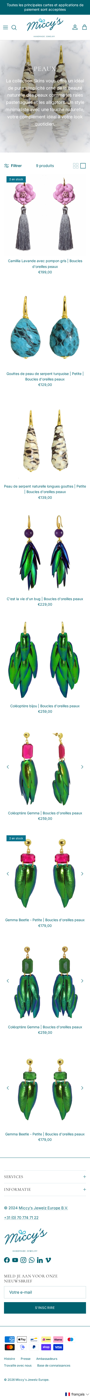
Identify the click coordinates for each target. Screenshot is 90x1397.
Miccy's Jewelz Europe (32, 1380)
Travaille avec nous (18, 1365)
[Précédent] (8, 767)
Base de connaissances (53, 1365)
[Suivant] (82, 767)
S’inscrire (45, 1308)
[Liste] (83, 166)
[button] (77, 1394)
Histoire (9, 1359)
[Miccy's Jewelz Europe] (45, 27)
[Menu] (5, 27)
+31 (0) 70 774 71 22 (21, 1217)
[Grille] (76, 166)
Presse (25, 1359)
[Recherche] (16, 27)
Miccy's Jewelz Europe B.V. (43, 1208)
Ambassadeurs (46, 1359)
